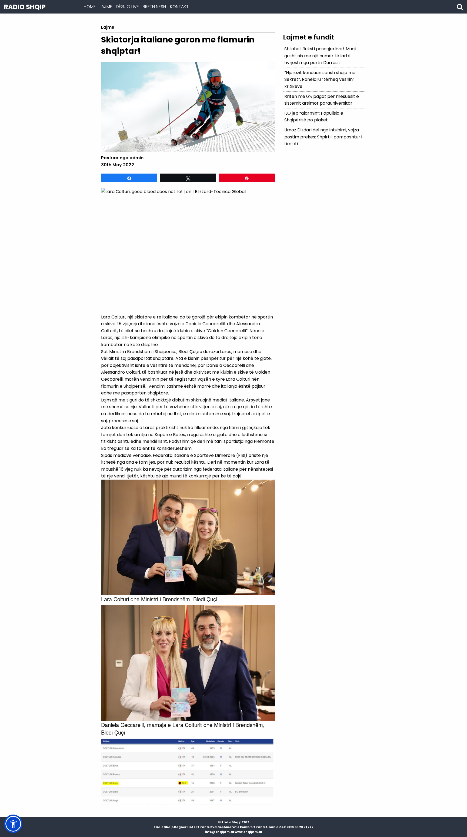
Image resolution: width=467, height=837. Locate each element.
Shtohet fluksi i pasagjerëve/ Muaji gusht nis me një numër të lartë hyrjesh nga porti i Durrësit (320, 56)
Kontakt (179, 7)
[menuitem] (90, 7)
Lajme (106, 7)
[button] (13, 824)
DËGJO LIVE (127, 7)
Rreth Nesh (154, 7)
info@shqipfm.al (219, 832)
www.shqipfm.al (248, 832)
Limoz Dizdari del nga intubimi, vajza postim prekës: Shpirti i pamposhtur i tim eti (323, 137)
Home (90, 7)
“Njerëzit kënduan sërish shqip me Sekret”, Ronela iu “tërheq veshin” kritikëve (319, 79)
